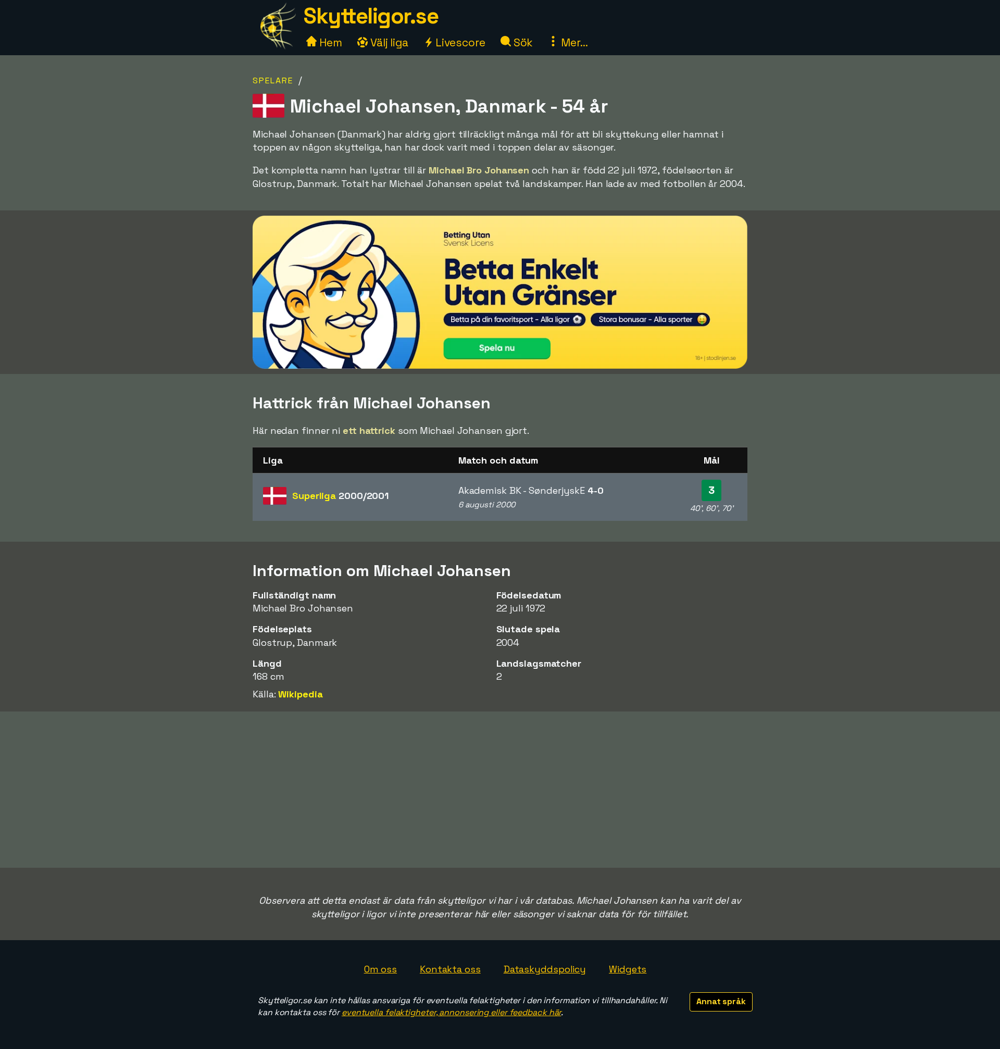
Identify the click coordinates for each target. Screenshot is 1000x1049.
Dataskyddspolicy (545, 969)
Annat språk (721, 1001)
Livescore (459, 42)
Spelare (273, 80)
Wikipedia (300, 694)
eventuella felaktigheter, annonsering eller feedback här (451, 1012)
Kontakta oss (450, 969)
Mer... (573, 42)
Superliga (340, 496)
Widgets (627, 969)
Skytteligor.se (371, 16)
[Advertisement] (500, 790)
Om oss (380, 969)
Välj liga (388, 42)
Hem (329, 42)
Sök (522, 42)
